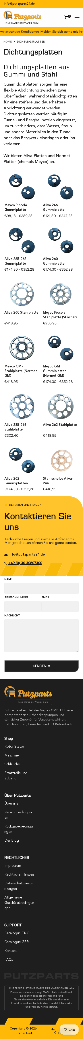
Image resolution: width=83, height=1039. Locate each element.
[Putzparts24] (28, 698)
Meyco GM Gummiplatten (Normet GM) (54, 371)
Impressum (12, 866)
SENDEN (40, 666)
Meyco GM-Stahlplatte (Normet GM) (20, 371)
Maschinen (12, 755)
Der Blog (11, 840)
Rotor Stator (14, 747)
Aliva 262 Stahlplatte (60, 425)
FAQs (8, 960)
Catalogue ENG (16, 933)
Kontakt (10, 951)
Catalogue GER (16, 942)
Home (8, 42)
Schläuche (12, 764)
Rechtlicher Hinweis (19, 874)
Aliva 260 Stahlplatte (21, 313)
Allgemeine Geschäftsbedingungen (19, 903)
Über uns (11, 803)
